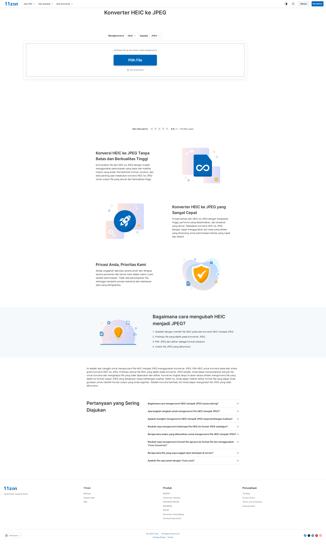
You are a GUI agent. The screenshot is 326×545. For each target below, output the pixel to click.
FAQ (85, 502)
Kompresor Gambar (171, 498)
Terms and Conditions (252, 502)
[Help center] (293, 3)
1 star (152, 129)
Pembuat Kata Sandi (172, 518)
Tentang (246, 493)
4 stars (163, 129)
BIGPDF (166, 493)
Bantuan (87, 493)
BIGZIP (166, 510)
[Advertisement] (135, 23)
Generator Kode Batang (173, 514)
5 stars (167, 129)
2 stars (155, 129)
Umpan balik (89, 498)
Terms (170, 537)
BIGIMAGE (167, 506)
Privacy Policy (248, 498)
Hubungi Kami (248, 506)
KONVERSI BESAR (171, 502)
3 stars (159, 129)
